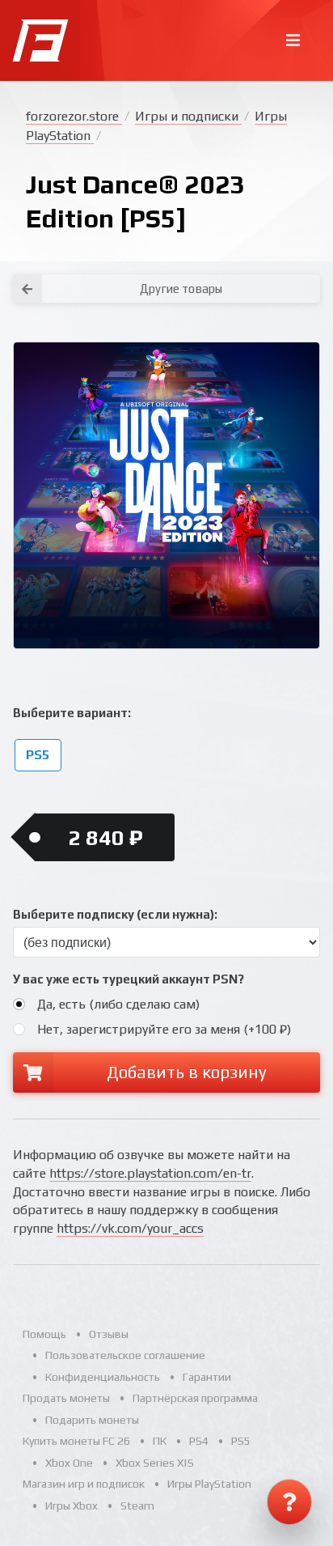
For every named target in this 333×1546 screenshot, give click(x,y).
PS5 (37, 754)
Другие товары (181, 288)
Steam (137, 1505)
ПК (159, 1440)
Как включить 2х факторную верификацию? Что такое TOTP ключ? (261, 275)
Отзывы (109, 1333)
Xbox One (69, 1462)
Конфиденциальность (102, 1376)
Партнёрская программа (195, 1397)
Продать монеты (66, 1397)
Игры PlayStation (209, 1483)
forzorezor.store (74, 116)
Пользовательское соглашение (125, 1355)
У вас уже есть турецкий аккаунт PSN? (128, 979)
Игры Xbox (71, 1505)
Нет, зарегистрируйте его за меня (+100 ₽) (164, 1029)
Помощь (44, 1333)
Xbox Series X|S (155, 1462)
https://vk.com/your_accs (130, 1228)
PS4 (199, 1440)
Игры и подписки (188, 116)
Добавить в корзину (187, 1072)
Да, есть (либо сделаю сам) (118, 1004)
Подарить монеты (92, 1419)
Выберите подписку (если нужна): (115, 914)
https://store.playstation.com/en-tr (150, 1173)
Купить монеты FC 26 (76, 1440)
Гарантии (207, 1376)
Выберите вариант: (72, 713)
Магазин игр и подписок (84, 1483)
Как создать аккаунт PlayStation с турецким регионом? (262, 266)
